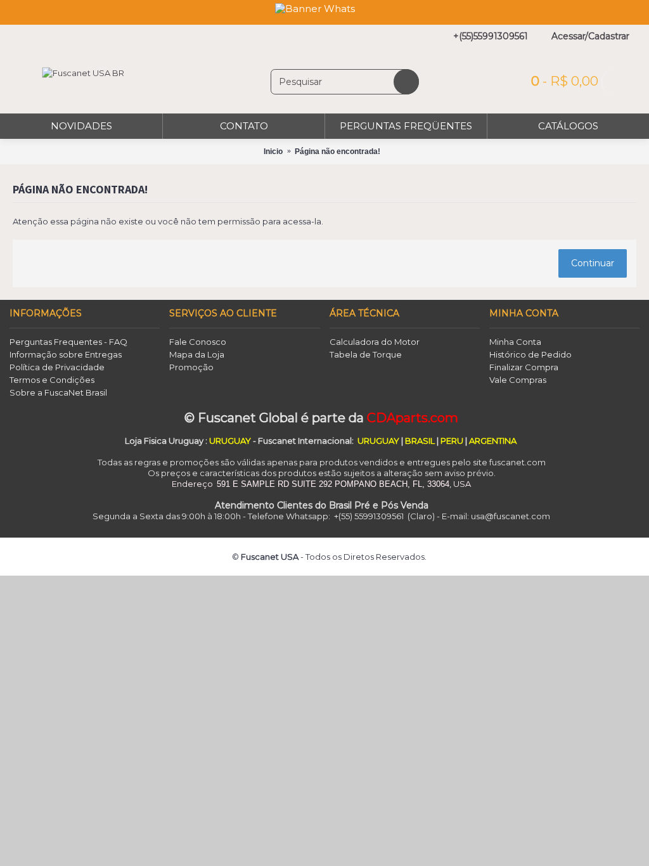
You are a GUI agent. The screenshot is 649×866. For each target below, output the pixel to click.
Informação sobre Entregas (66, 354)
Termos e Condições (52, 380)
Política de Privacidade (57, 367)
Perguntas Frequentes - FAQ (68, 342)
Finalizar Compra (523, 367)
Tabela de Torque (366, 354)
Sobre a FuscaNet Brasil (58, 392)
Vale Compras (517, 380)
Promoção (191, 367)
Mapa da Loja (196, 354)
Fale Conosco (197, 342)
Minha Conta (515, 342)
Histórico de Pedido (530, 354)
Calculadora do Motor (375, 342)
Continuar (592, 263)
